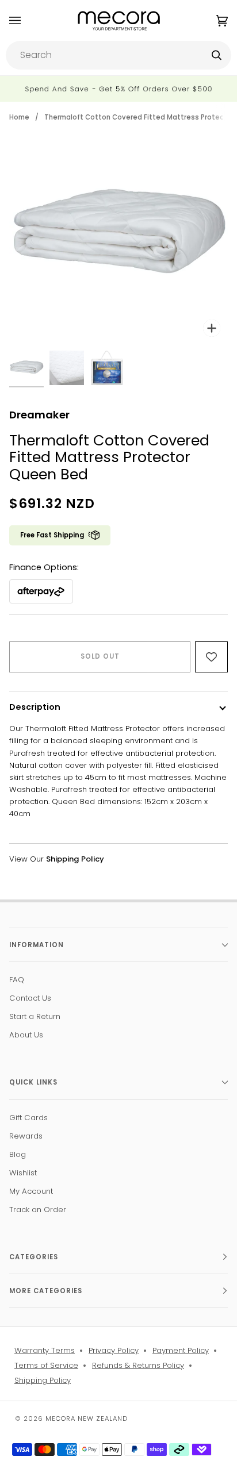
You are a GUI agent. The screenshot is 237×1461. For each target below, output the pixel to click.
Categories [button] (33, 1257)
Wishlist (23, 1172)
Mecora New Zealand (86, 1418)
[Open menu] (26, 20)
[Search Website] (216, 55)
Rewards (26, 1136)
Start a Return (34, 1016)
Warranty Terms (44, 1350)
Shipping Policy (42, 1380)
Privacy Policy (114, 1350)
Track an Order (37, 1209)
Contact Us (30, 998)
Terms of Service (46, 1365)
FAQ (16, 979)
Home (19, 117)
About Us (26, 1034)
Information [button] (36, 944)
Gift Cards (28, 1117)
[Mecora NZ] (118, 20)
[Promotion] (118, 89)
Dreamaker (39, 414)
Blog (17, 1154)
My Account (31, 1191)
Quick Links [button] (33, 1082)
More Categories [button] (45, 1290)
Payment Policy (180, 1350)
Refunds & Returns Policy (138, 1365)
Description (34, 707)
